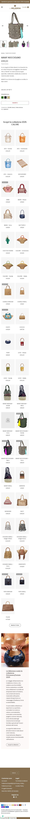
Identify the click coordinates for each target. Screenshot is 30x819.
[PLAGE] (8, 606)
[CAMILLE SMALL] (22, 291)
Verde (2, 97)
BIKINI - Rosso (22, 200)
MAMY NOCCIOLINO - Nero (7, 459)
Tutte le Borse (19, 107)
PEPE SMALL (22, 592)
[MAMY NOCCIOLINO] (22, 420)
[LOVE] (22, 342)
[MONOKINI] (8, 500)
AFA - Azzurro (8, 174)
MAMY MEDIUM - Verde (8, 404)
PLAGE (8, 617)
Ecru (8, 97)
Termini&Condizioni (21, 781)
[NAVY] (22, 500)
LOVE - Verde (8, 378)
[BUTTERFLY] (22, 214)
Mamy (13, 107)
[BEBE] (8, 189)
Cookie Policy (19, 786)
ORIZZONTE (22, 564)
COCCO (22, 327)
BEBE (7, 200)
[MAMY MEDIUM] (8, 393)
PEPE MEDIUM (8, 592)
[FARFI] (8, 342)
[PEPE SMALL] (22, 581)
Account (4, 781)
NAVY (22, 511)
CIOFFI (8, 327)
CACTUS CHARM (8, 251)
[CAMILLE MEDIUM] (8, 291)
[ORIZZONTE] (22, 553)
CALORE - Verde (8, 276)
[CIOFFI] (8, 316)
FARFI (8, 353)
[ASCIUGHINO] (22, 163)
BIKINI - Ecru (8, 225)
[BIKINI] (22, 189)
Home (2, 53)
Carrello (24, 7)
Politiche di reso (6, 786)
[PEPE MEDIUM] (8, 581)
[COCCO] (22, 316)
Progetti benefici (7, 788)
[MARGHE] (22, 475)
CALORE (10, 107)
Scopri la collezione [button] (13, 745)
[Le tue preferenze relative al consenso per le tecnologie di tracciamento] (2, 816)
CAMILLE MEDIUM (8, 302)
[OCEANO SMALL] (8, 526)
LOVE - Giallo (22, 378)
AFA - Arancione (22, 149)
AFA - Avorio (8, 149)
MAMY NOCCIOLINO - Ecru (22, 459)
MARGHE (22, 486)
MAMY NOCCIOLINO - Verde (22, 432)
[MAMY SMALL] (8, 475)
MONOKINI (8, 511)
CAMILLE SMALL (22, 302)
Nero (5, 97)
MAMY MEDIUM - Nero (22, 404)
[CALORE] (22, 240)
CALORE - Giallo (22, 276)
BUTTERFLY (22, 225)
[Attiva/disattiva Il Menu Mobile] (3, 7)
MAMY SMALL (8, 486)
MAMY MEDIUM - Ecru (8, 432)
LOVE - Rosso (22, 353)
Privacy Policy (19, 783)
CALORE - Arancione (22, 251)
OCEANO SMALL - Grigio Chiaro (8, 538)
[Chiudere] (28, 1)
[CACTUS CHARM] (8, 240)
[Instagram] (16, 797)
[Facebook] (14, 797)
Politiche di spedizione (8, 783)
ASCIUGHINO (22, 174)
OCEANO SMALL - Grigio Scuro (22, 538)
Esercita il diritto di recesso (10, 791)
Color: (5, 94)
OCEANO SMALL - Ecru (8, 565)
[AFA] (8, 138)
